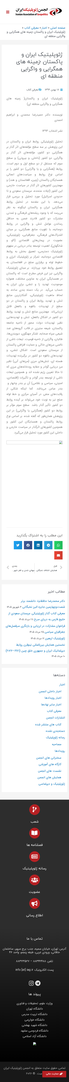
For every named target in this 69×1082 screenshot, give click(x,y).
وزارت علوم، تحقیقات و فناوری (35, 1003)
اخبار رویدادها (53, 698)
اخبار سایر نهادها (51, 704)
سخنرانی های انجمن (48, 757)
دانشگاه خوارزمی (34, 1019)
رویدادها (60, 751)
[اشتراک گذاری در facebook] (28, 545)
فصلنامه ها (34, 845)
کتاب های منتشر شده (48, 724)
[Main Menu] (8, 12)
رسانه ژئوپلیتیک (55, 737)
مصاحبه (56, 744)
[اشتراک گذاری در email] (58, 555)
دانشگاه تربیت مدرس (34, 1014)
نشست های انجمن (49, 771)
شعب (35, 821)
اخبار (62, 684)
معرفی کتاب (32, 90)
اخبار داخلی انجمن (50, 691)
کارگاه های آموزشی (50, 764)
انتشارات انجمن (55, 717)
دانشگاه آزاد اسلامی (35, 1036)
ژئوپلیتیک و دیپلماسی (51, 784)
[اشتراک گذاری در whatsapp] (58, 545)
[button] (54, 1074)
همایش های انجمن (49, 777)
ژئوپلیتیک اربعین (55, 638)
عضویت (34, 892)
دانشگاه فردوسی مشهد (34, 1030)
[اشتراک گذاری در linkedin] (38, 545)
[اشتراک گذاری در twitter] (18, 545)
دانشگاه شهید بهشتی (34, 1025)
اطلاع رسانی (34, 915)
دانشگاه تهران (34, 1008)
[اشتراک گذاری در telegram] (48, 545)
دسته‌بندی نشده (55, 731)
